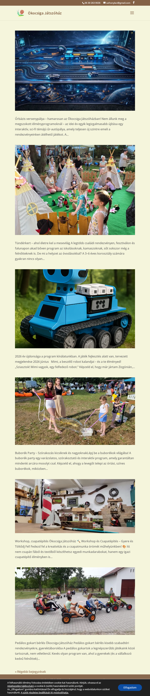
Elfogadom (129, 687)
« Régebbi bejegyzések (30, 672)
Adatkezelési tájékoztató (20, 686)
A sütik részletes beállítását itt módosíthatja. (45, 692)
